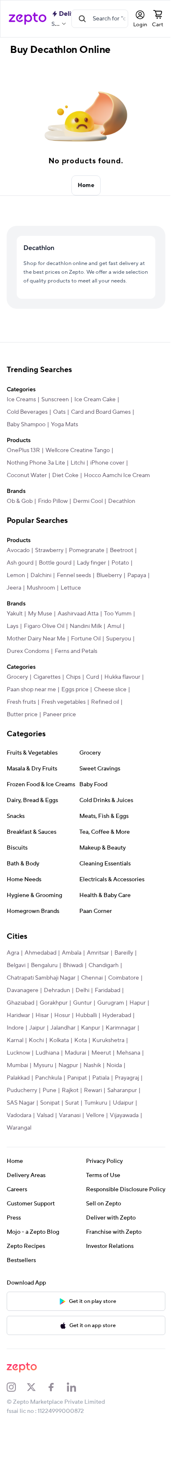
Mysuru (97, 1087)
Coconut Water (27, 484)
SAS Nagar (79, 1124)
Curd (92, 698)
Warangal (77, 1149)
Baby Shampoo (26, 434)
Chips (73, 698)
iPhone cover (107, 472)
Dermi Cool (88, 523)
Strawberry (49, 572)
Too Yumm (118, 635)
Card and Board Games (101, 421)
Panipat (121, 1099)
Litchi (78, 472)
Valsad (99, 1137)
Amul (114, 648)
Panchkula (92, 1099)
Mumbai (71, 1087)
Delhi (82, 1012)
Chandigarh (104, 987)
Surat (130, 1124)
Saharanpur (45, 1124)
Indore (49, 1049)
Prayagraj (41, 1112)
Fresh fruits (21, 724)
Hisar (64, 1037)
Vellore (16, 1149)
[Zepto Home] (27, 18)
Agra (13, 974)
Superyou (118, 660)
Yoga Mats (64, 434)
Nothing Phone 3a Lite (36, 472)
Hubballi (108, 1037)
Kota (116, 1062)
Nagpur (122, 1087)
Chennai (92, 999)
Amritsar (98, 974)
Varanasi (124, 1137)
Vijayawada (44, 1149)
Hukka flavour (122, 698)
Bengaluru (44, 987)
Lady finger (91, 584)
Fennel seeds (74, 597)
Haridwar (40, 1037)
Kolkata (94, 1062)
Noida (37, 1099)
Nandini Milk (86, 648)
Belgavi (16, 987)
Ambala (71, 974)
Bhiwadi (73, 987)
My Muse (40, 635)
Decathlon (121, 523)
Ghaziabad (20, 1024)
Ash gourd (20, 584)
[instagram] (17, 1408)
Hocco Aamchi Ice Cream (40, 497)
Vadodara (73, 1137)
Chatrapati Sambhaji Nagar (41, 999)
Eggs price (75, 711)
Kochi (71, 1062)
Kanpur (124, 1049)
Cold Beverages (27, 421)
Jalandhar (97, 1049)
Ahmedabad (40, 974)
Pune (102, 1112)
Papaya (16, 609)
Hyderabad (21, 1049)
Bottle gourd (55, 584)
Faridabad (107, 1012)
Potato (120, 584)
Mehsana (44, 1087)
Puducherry (74, 1112)
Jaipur (71, 1049)
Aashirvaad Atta (78, 635)
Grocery (17, 698)
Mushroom (65, 609)
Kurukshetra (23, 1074)
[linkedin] (77, 1408)
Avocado (18, 572)
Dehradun (57, 1012)
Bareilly (123, 974)
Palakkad (62, 1099)
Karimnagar (22, 1062)
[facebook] (57, 1408)
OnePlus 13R (23, 459)
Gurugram (110, 1024)
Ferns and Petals (76, 673)
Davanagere (22, 1012)
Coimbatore (123, 999)
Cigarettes (47, 698)
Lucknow (56, 1074)
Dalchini (40, 597)
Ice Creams (21, 408)
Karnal (50, 1062)
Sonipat (108, 1124)
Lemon (16, 597)
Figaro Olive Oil (44, 648)
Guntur (82, 1024)
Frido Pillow (53, 523)
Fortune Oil (86, 660)
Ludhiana (85, 1074)
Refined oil (105, 724)
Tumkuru (18, 1137)
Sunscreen (55, 408)
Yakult (15, 635)
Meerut (16, 1087)
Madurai (113, 1074)
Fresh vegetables (63, 724)
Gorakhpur (54, 1024)
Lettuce (95, 609)
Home (83, 185)
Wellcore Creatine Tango (78, 459)
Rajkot (122, 1112)
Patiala (15, 1112)
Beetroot (121, 572)
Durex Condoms (28, 673)
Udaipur (45, 1137)
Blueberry (109, 597)
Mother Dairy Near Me (36, 660)
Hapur (15, 1037)
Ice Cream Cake (95, 408)
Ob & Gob (20, 523)
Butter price (22, 736)
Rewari (16, 1124)
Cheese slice (110, 711)
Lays (12, 648)
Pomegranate (86, 572)
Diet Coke (65, 484)
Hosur (84, 1037)
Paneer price (59, 736)
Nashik (15, 1099)
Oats (59, 421)
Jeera (38, 609)
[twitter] (37, 1408)
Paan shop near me (31, 711)
